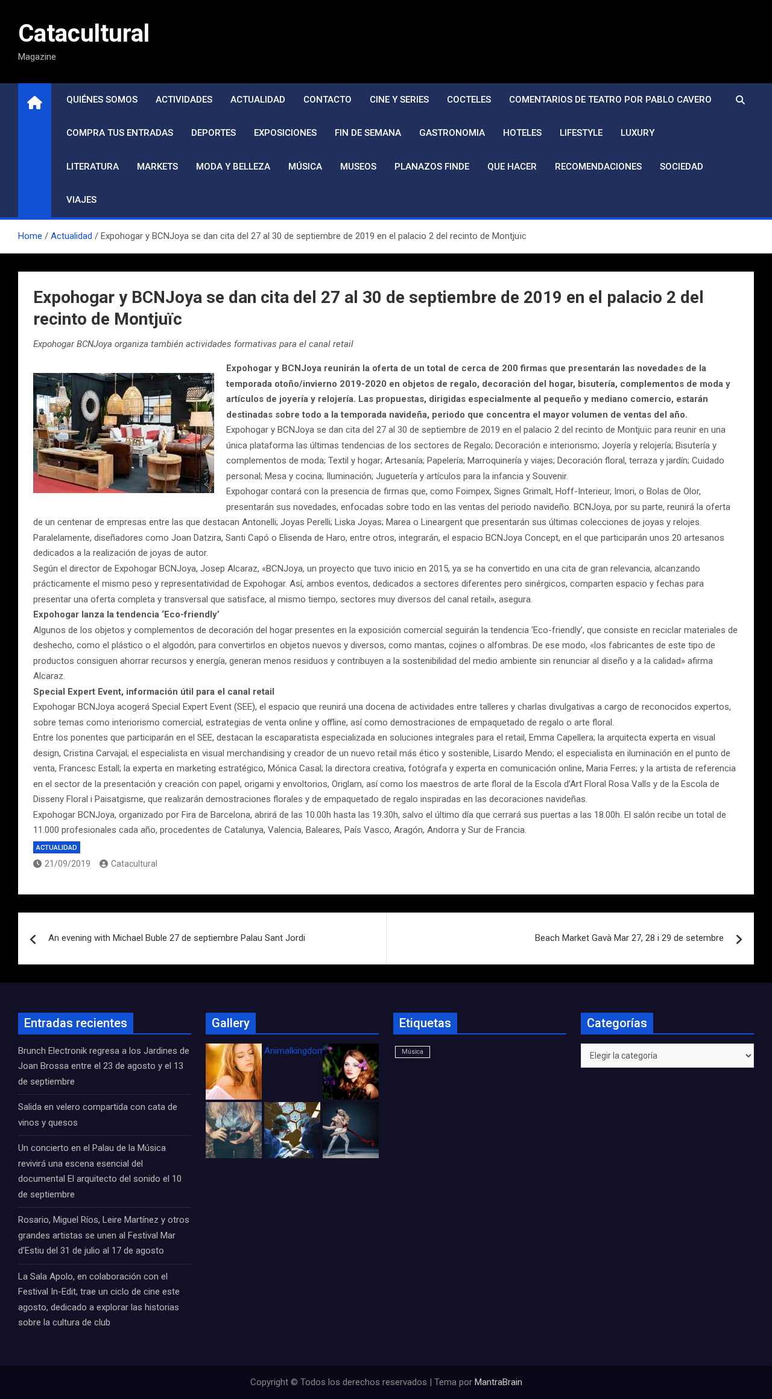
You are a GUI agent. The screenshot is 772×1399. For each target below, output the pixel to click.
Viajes (81, 199)
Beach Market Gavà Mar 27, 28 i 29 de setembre (629, 937)
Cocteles (469, 99)
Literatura (92, 166)
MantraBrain (498, 1382)
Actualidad (257, 99)
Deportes (213, 132)
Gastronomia (452, 132)
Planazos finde (431, 166)
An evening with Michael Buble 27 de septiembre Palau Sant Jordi (176, 937)
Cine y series (399, 99)
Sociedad (681, 166)
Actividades (184, 99)
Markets (157, 166)
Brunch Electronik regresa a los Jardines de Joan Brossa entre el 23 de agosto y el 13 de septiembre (103, 1066)
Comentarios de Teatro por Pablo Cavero (610, 99)
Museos (358, 166)
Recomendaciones (598, 166)
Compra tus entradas (119, 132)
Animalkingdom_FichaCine (316, 1050)
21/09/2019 (67, 863)
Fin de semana (368, 132)
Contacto (327, 99)
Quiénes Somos (102, 99)
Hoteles (522, 132)
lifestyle (581, 132)
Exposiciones (285, 132)
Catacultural (84, 33)
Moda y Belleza (233, 166)
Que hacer (512, 166)
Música (305, 166)
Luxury (637, 132)
